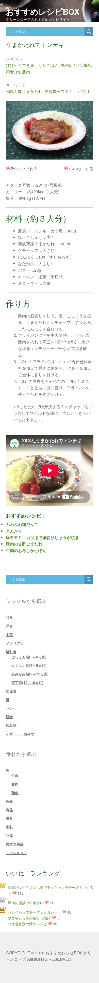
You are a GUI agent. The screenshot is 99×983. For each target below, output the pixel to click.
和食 (10, 72)
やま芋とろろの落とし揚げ (29, 917)
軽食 (9, 716)
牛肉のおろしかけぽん (26, 550)
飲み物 (11, 725)
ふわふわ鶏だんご (22, 524)
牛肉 (15, 775)
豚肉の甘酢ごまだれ (24, 544)
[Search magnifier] (89, 31)
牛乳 (9, 826)
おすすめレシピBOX (42, 11)
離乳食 (11, 651)
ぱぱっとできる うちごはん (32, 65)
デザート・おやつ (20, 733)
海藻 (9, 809)
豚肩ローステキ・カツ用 (66, 91)
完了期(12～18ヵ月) (27, 682)
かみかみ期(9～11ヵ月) (29, 673)
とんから (14, 531)
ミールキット (16, 852)
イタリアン (15, 643)
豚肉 (26, 72)
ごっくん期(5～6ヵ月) (28, 656)
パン (9, 708)
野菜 (9, 818)
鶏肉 (15, 792)
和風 (87, 65)
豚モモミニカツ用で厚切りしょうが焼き (42, 537)
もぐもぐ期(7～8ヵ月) (28, 665)
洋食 (9, 625)
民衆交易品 (15, 844)
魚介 (9, 801)
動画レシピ (71, 65)
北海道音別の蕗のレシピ (27, 923)
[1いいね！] (66, 168)
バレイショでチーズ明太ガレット (34, 912)
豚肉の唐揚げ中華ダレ (25, 902)
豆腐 (9, 835)
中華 (9, 634)
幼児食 (11, 691)
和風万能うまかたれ (24, 91)
